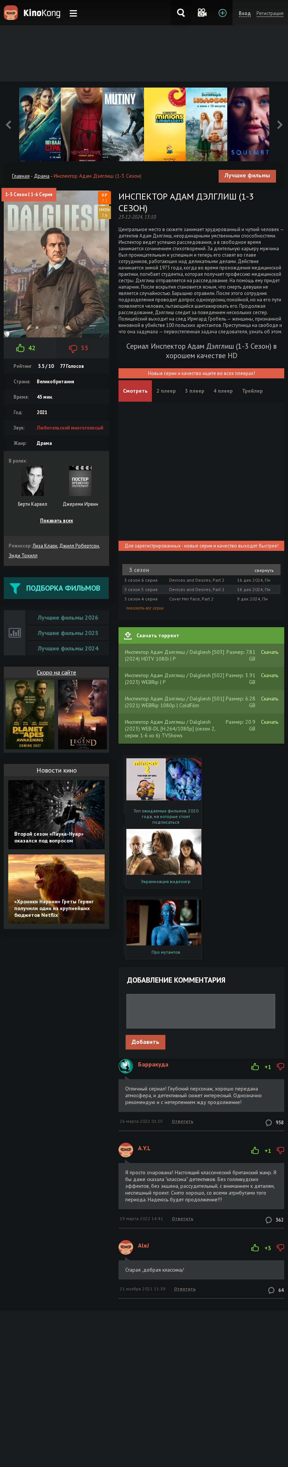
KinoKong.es (33, 12)
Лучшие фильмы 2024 (68, 648)
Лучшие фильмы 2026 (68, 617)
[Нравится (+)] (255, 1067)
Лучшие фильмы (247, 175)
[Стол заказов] (222, 12)
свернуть (264, 570)
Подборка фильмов (63, 588)
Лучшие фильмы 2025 (68, 633)
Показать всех (56, 520)
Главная (21, 175)
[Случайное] (201, 12)
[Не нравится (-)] (280, 1067)
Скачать (269, 652)
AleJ (143, 1245)
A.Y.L (144, 1148)
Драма (42, 175)
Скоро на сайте (56, 672)
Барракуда (153, 1064)
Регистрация (270, 13)
